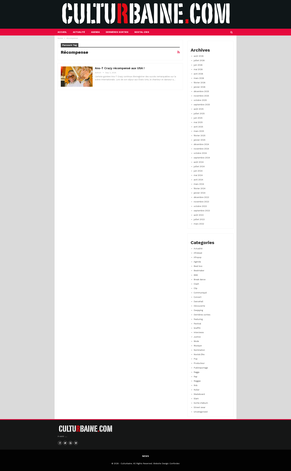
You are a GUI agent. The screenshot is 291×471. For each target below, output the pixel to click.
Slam (196, 398)
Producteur (199, 363)
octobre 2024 (200, 153)
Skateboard (199, 394)
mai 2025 (198, 122)
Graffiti (197, 328)
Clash (196, 284)
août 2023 (199, 215)
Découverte (199, 306)
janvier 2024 (199, 193)
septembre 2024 (202, 158)
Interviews (199, 332)
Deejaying (198, 310)
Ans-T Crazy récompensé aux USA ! (119, 68)
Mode (196, 341)
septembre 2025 (202, 104)
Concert (197, 297)
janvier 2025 (199, 140)
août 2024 (199, 162)
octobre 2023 (200, 206)
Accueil (62, 32)
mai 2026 (198, 69)
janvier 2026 (199, 87)
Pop (195, 359)
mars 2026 (199, 78)
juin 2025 (198, 118)
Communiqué (200, 293)
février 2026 (199, 82)
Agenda (95, 32)
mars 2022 (199, 224)
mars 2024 (199, 184)
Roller (196, 390)
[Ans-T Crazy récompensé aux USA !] (77, 76)
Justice (197, 337)
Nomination (199, 350)
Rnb (195, 385)
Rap (195, 376)
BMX (196, 275)
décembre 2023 (201, 197)
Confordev (175, 463)
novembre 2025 (201, 96)
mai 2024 (198, 175)
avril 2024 (198, 180)
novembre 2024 (201, 149)
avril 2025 (198, 127)
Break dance (200, 279)
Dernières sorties (117, 32)
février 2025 (199, 135)
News (145, 456)
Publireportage (201, 368)
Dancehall (198, 301)
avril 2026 (198, 74)
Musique (198, 345)
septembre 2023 (202, 210)
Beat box (198, 266)
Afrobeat (198, 253)
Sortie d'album (201, 403)
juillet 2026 (199, 60)
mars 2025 (199, 131)
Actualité (79, 32)
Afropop (197, 257)
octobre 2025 (200, 100)
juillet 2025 (199, 113)
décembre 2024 (201, 144)
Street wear (199, 407)
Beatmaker (199, 270)
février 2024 (199, 188)
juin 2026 (198, 65)
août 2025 (199, 109)
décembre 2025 (201, 91)
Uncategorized (200, 412)
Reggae (197, 381)
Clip (195, 288)
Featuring (198, 319)
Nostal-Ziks (141, 32)
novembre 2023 (201, 202)
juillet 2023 (199, 219)
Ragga (196, 372)
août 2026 (199, 56)
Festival (197, 323)
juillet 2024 (199, 166)
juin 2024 (198, 171)
